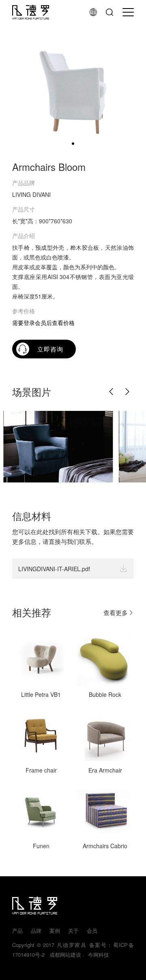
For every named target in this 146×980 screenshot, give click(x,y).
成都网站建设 (63, 954)
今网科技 (98, 954)
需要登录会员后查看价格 (43, 323)
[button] (111, 391)
